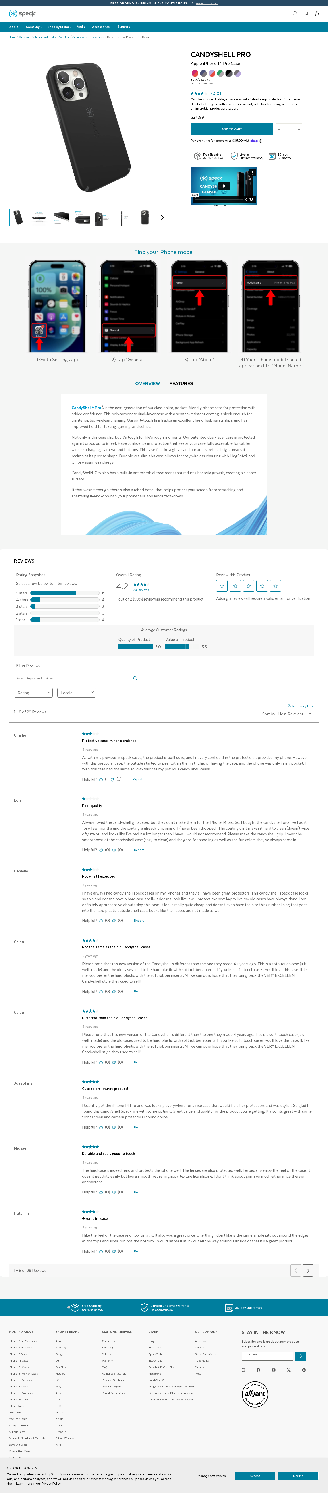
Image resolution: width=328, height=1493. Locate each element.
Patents (199, 1367)
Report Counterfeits (113, 1393)
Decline (298, 1475)
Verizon (60, 1412)
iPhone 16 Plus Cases (21, 1393)
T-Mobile (61, 1432)
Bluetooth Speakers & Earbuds (27, 1438)
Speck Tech (155, 1354)
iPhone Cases (16, 1406)
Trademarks (202, 1360)
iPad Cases (15, 1412)
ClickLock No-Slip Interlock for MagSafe (171, 1399)
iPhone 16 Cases (18, 1386)
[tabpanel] (164, 464)
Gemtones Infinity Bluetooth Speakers (171, 1393)
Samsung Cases (18, 1445)
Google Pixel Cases (20, 1451)
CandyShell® (156, 1380)
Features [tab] (181, 383)
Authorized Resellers (114, 1373)
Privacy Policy (51, 1483)
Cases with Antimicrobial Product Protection (44, 37)
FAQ (104, 1367)
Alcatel (59, 1425)
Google (60, 1354)
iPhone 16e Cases (19, 1399)
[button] (317, 13)
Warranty (107, 1360)
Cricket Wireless (65, 1438)
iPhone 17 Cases (18, 1354)
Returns (106, 1354)
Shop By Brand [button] (58, 26)
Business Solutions (113, 1380)
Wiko (58, 1445)
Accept (255, 1475)
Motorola (61, 1373)
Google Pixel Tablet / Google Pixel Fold (171, 1386)
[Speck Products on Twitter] (289, 1369)
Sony (58, 1386)
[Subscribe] (300, 1356)
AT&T (59, 1399)
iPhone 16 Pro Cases (20, 1380)
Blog (151, 1341)
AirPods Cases (17, 1432)
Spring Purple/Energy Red (212, 73)
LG (57, 1360)
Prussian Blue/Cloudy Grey (203, 73)
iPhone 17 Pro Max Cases (23, 1341)
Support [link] (123, 26)
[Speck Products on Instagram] (243, 1369)
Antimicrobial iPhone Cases (88, 37)
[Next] (161, 217)
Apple (59, 1341)
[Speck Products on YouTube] (274, 1369)
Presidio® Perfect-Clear (162, 1367)
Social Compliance (205, 1354)
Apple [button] (13, 26)
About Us (200, 1341)
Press (198, 1373)
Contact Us (108, 1341)
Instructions (155, 1360)
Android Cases (17, 1458)
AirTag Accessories (19, 1425)
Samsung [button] (33, 26)
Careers (199, 1347)
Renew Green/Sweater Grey (220, 73)
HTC (58, 1406)
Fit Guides (155, 1347)
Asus (58, 1393)
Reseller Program (112, 1386)
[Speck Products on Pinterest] (304, 1369)
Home (12, 37)
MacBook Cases (18, 1419)
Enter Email (250, 1354)
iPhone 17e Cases (19, 1367)
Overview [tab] (147, 383)
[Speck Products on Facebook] (258, 1369)
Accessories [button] (101, 26)
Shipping (107, 1347)
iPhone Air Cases (18, 1360)
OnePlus (61, 1367)
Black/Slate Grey (229, 73)
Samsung (61, 1347)
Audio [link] (81, 26)
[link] (307, 13)
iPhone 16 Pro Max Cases (23, 1373)
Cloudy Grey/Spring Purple (237, 73)
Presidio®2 (155, 1373)
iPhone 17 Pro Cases (20, 1347)
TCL (58, 1380)
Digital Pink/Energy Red (195, 73)
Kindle (59, 1419)
